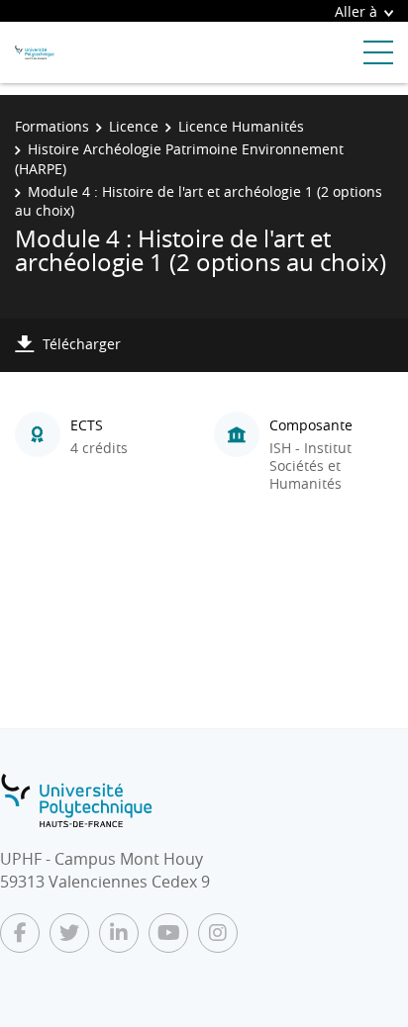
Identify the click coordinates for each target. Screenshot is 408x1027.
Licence (133, 126)
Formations (52, 126)
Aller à (356, 11)
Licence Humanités (241, 126)
